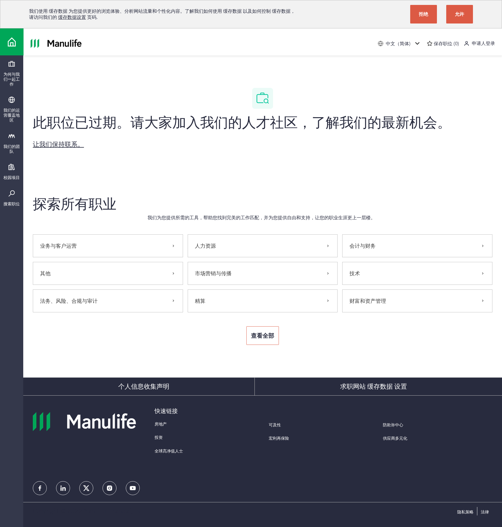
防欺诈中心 (393, 425)
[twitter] (86, 488)
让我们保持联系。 (58, 144)
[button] (262, 335)
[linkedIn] (63, 488)
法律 (485, 512)
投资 (159, 437)
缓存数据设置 (72, 17)
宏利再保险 (279, 438)
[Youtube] (133, 488)
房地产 (161, 424)
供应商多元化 (395, 438)
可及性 (275, 425)
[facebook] (40, 488)
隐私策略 (465, 512)
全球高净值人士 (169, 451)
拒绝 (423, 14)
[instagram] (109, 488)
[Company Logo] (12, 41)
